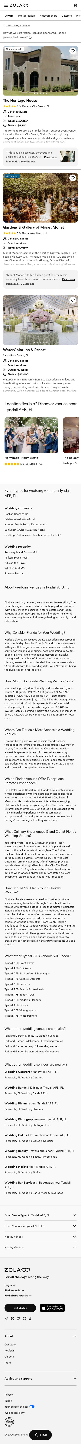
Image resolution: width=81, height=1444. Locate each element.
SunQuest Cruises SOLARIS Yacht (25, 529)
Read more (50, 156)
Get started (20, 1307)
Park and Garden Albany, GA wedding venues (32, 1046)
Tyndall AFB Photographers (21, 1015)
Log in (8, 1285)
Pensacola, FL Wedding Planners (24, 1109)
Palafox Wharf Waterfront (20, 519)
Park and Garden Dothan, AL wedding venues (32, 1051)
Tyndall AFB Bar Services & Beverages (27, 973)
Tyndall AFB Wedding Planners (23, 999)
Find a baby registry (16, 1295)
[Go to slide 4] (43, 93)
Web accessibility (14, 1412)
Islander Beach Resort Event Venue (25, 524)
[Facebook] (6, 1319)
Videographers (48, 15)
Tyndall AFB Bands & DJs (19, 994)
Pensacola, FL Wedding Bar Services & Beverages (34, 1192)
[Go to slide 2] (37, 93)
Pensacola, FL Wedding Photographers (27, 1124)
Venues (9, 15)
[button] (72, 50)
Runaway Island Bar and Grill (21, 552)
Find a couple (13, 1290)
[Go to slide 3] (40, 93)
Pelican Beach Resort (17, 557)
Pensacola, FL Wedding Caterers (24, 1077)
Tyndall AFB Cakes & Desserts (22, 978)
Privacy (9, 1394)
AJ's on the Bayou (15, 562)
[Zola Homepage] (19, 5)
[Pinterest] (12, 1319)
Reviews (9, 1350)
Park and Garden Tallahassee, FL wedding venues (34, 1040)
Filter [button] (43, 1435)
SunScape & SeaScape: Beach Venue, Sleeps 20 (33, 534)
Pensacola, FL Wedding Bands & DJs (26, 1093)
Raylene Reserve (14, 573)
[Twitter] (18, 1319)
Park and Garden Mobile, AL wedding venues (31, 1035)
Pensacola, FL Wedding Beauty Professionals (31, 1156)
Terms (8, 1400)
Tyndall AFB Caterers (17, 984)
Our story (10, 1344)
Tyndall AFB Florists (16, 1005)
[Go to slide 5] (46, 93)
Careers (9, 1356)
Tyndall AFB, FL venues (18, 25)
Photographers (26, 15)
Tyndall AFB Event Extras (19, 962)
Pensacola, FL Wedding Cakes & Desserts (29, 1140)
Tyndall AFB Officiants (18, 968)
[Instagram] (24, 1319)
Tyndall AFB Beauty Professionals (24, 989)
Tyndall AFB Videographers (21, 1010)
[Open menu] (6, 5)
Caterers (67, 15)
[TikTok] (30, 1319)
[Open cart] (75, 5)
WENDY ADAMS (14, 568)
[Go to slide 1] (34, 93)
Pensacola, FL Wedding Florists (23, 1172)
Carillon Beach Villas (16, 513)
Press (8, 1362)
